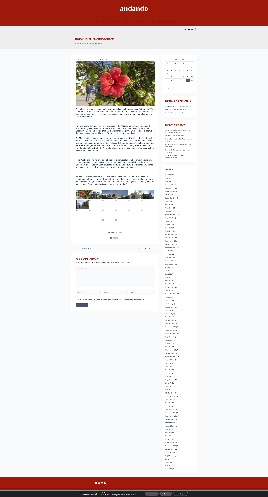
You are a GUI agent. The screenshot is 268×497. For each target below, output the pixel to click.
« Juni (167, 89)
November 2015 (170, 416)
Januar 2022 (169, 290)
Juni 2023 (168, 251)
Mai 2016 (168, 403)
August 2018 (169, 360)
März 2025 (168, 208)
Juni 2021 (168, 304)
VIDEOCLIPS (115, 21)
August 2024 (169, 218)
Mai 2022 (168, 277)
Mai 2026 (168, 178)
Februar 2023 (169, 261)
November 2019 (170, 330)
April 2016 (168, 406)
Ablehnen (166, 494)
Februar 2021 (169, 307)
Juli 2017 (168, 383)
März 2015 (168, 436)
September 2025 (170, 198)
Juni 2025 (168, 201)
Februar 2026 (169, 185)
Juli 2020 (168, 310)
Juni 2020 (168, 314)
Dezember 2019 (170, 327)
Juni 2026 (168, 175)
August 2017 (169, 380)
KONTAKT (151, 21)
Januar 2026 (169, 188)
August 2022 (169, 267)
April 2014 (168, 469)
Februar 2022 (169, 287)
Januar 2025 (169, 211)
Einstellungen (180, 494)
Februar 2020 (169, 320)
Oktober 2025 (169, 195)
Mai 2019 (168, 343)
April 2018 (168, 373)
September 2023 (170, 247)
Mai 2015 (168, 429)
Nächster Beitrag (145, 248)
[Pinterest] (192, 29)
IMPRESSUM (162, 21)
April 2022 (168, 280)
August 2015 (169, 426)
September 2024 (170, 214)
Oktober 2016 (169, 393)
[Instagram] (186, 29)
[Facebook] (182, 29)
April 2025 (168, 204)
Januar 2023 (169, 264)
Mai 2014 (168, 465)
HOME (96, 21)
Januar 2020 (169, 323)
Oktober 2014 (169, 449)
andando (134, 8)
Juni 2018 (168, 366)
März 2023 (168, 257)
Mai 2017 (168, 389)
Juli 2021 (168, 300)
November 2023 (170, 241)
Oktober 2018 (169, 353)
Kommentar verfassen (80, 43)
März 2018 (168, 376)
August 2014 (169, 456)
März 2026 (168, 181)
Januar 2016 (169, 409)
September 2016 (170, 396)
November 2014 (170, 446)
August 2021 (169, 297)
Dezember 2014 (170, 442)
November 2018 (170, 350)
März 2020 (168, 317)
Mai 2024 (168, 224)
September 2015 (170, 422)
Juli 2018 (168, 363)
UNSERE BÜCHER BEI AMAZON (134, 21)
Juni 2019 (168, 340)
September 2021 (170, 294)
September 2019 (170, 333)
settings (133, 495)
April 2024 (168, 228)
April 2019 (168, 347)
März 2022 (168, 284)
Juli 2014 (168, 459)
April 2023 (168, 254)
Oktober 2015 (169, 419)
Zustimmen (151, 494)
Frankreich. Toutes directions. (175, 135)
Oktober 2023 (169, 244)
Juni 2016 (168, 399)
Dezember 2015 (170, 413)
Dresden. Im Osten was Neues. (180, 106)
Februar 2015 (169, 439)
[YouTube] (189, 29)
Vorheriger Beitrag (86, 248)
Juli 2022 (168, 271)
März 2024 (168, 231)
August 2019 (169, 337)
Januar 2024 (169, 237)
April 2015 (168, 432)
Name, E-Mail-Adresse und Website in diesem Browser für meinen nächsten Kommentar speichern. (111, 299)
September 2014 (170, 452)
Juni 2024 (168, 221)
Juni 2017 (168, 386)
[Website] (142, 293)
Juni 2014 (168, 462)
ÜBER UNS (105, 21)
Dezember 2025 (170, 191)
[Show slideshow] (115, 232)
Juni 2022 (168, 274)
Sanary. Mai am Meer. (179, 109)
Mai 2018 (168, 370)
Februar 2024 (169, 234)
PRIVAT (171, 21)
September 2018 (170, 356)
